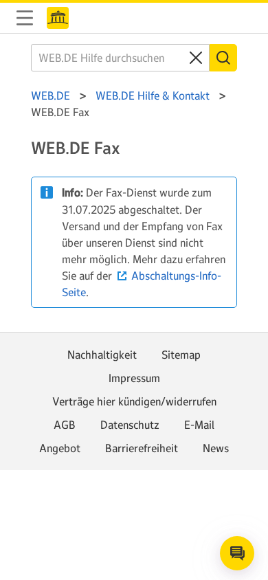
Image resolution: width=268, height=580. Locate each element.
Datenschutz (129, 425)
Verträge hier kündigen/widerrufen (134, 401)
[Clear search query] (196, 57)
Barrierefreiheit (141, 448)
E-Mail (199, 425)
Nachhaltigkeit (102, 354)
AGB (65, 425)
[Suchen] (223, 57)
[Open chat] (237, 553)
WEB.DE (58, 18)
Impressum (134, 378)
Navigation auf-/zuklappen (25, 18)
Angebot (59, 448)
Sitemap (181, 354)
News (216, 448)
